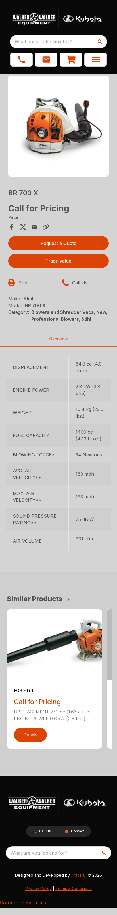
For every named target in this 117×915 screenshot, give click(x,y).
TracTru (78, 875)
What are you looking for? (43, 42)
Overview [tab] (58, 338)
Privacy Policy (38, 888)
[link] (71, 60)
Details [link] (30, 735)
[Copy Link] (45, 227)
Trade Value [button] (58, 261)
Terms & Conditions (73, 888)
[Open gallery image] (58, 126)
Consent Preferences (23, 902)
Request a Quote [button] (58, 243)
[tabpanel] (58, 127)
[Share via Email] (34, 227)
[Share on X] (23, 227)
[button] (21, 60)
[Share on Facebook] (11, 227)
